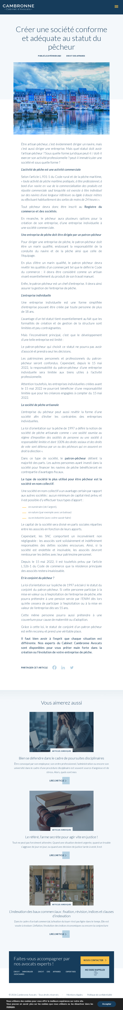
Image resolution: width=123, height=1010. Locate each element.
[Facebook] (54, 667)
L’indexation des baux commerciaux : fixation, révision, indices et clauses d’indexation (61, 913)
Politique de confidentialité (99, 994)
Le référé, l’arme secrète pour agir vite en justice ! (61, 837)
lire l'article (56, 780)
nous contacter (93, 960)
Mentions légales (75, 994)
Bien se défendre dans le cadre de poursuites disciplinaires (61, 758)
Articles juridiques (61, 751)
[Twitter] (72, 667)
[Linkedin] (63, 667)
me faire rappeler (95, 970)
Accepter (106, 1004)
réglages (10, 1007)
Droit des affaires (75, 56)
